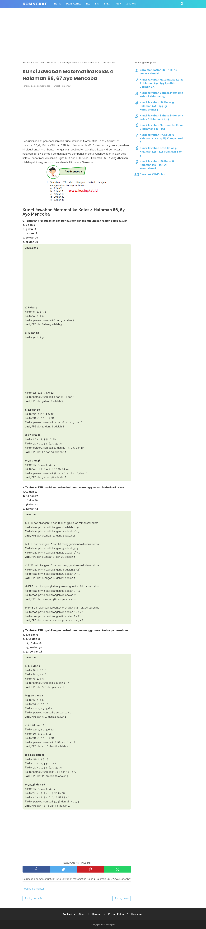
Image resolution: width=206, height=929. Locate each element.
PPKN (107, 4)
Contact (96, 914)
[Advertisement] (103, 33)
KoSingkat (35, 4)
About (82, 914)
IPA (88, 4)
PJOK (118, 4)
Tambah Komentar (61, 86)
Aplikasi (131, 4)
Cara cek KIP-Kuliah (152, 174)
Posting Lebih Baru (34, 898)
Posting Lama (122, 898)
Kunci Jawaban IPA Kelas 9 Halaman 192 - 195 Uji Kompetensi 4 (157, 106)
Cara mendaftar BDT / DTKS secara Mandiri (158, 71)
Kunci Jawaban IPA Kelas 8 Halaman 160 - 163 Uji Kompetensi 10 (157, 165)
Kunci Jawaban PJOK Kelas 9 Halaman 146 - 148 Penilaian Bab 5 (161, 152)
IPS (97, 4)
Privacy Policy (116, 914)
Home (57, 4)
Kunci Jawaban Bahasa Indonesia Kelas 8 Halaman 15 (161, 94)
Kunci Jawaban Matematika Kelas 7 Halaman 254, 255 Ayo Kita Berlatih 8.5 (161, 83)
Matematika (73, 4)
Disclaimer (137, 914)
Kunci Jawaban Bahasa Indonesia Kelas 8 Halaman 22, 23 (161, 117)
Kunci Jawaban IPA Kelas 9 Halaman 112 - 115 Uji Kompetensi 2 (161, 138)
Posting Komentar (33, 888)
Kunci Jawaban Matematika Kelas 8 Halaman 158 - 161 (161, 127)
